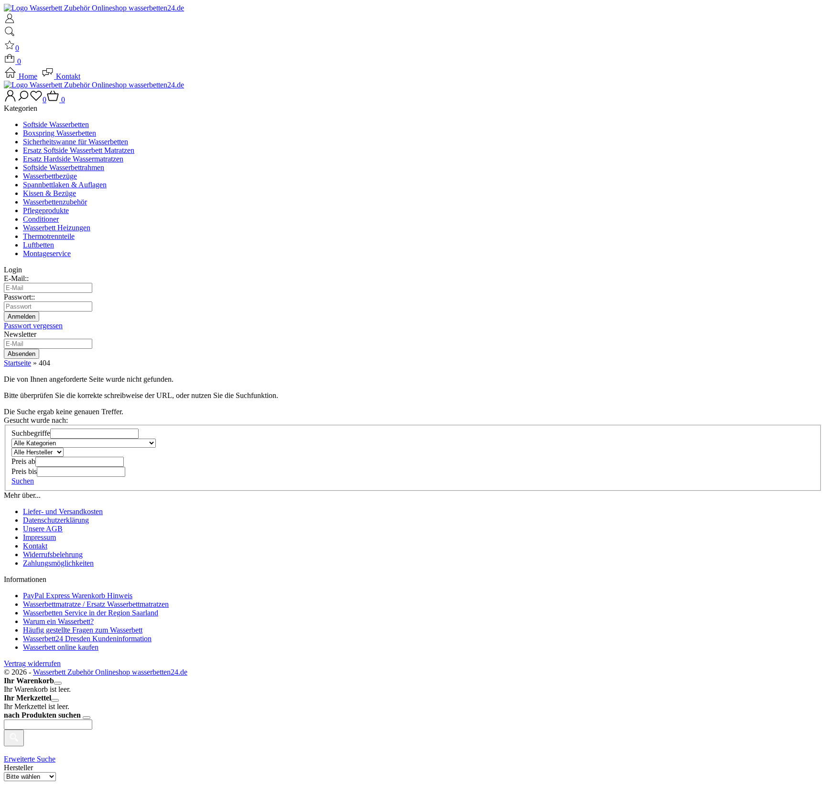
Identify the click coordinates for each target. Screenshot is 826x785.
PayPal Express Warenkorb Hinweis (77, 595)
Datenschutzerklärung (56, 520)
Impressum (39, 537)
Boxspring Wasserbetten (59, 133)
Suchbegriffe (30, 433)
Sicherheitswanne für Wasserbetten (75, 142)
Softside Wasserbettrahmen (63, 167)
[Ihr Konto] (9, 21)
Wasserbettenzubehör (55, 202)
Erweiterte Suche (29, 759)
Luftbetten (38, 245)
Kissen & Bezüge (49, 193)
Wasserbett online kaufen (60, 647)
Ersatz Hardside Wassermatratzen (73, 159)
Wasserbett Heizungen (56, 228)
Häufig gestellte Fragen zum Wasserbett (82, 630)
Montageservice (47, 253)
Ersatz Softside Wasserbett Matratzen (78, 150)
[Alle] (14, 738)
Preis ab (23, 461)
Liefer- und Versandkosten (63, 511)
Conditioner (41, 219)
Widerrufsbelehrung (53, 554)
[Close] (58, 683)
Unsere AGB (43, 529)
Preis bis (24, 471)
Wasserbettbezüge (50, 176)
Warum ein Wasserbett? (58, 621)
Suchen (22, 481)
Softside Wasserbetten (56, 124)
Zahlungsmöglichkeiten (58, 563)
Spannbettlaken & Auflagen (65, 185)
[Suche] (9, 35)
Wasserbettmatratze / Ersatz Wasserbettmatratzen (96, 604)
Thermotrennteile (49, 236)
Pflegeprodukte (46, 210)
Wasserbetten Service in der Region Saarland (90, 613)
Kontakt (67, 76)
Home (27, 76)
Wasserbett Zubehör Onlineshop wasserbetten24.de (110, 672)
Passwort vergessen (33, 326)
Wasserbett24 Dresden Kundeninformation (87, 638)
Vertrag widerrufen (32, 663)
